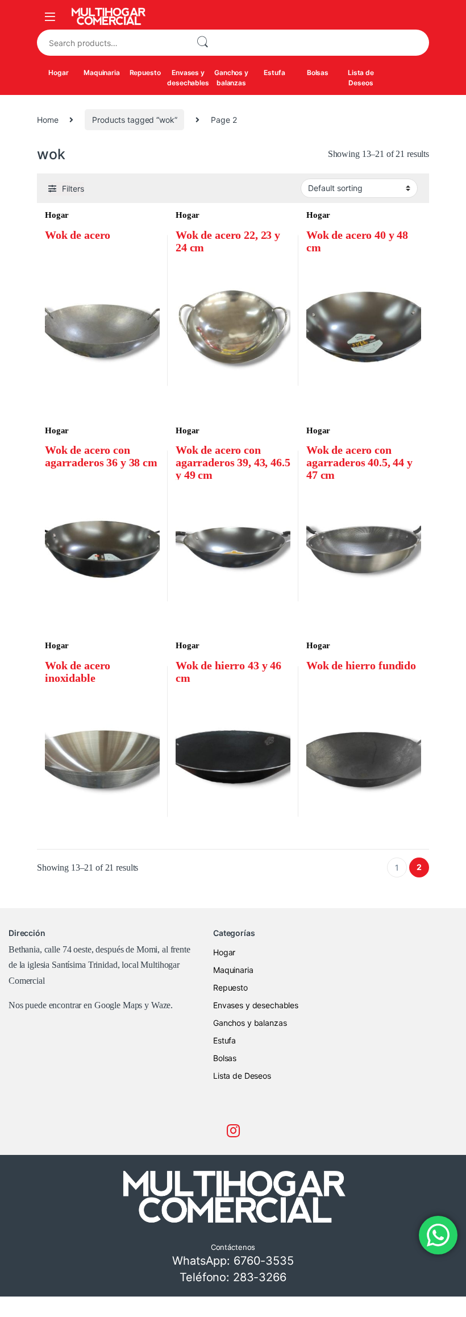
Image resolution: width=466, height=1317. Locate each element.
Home (47, 120)
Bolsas (317, 72)
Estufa (274, 72)
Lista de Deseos (361, 77)
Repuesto (145, 72)
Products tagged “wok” (134, 120)
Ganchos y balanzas (231, 77)
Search (202, 43)
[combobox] (111, 43)
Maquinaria (102, 72)
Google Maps (118, 1005)
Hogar (58, 72)
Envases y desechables (188, 77)
